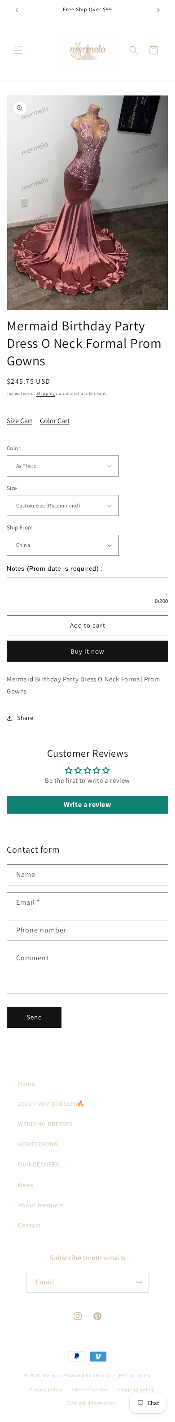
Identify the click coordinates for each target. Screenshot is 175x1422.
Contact (29, 1225)
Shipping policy (135, 1389)
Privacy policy (45, 1389)
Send (34, 1017)
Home (26, 1084)
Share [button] (25, 718)
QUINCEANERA (39, 1164)
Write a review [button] (87, 804)
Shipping (45, 393)
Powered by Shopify (87, 1375)
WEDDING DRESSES (45, 1124)
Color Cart (55, 420)
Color (13, 448)
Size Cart (19, 420)
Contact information (91, 1403)
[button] (18, 50)
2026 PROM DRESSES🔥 (51, 1104)
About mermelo (41, 1205)
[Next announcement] (158, 10)
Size (12, 488)
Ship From (20, 527)
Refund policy (135, 1375)
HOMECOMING (38, 1144)
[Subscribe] (139, 1282)
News (25, 1185)
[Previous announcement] (16, 10)
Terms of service (90, 1389)
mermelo (53, 1375)
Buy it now (87, 651)
